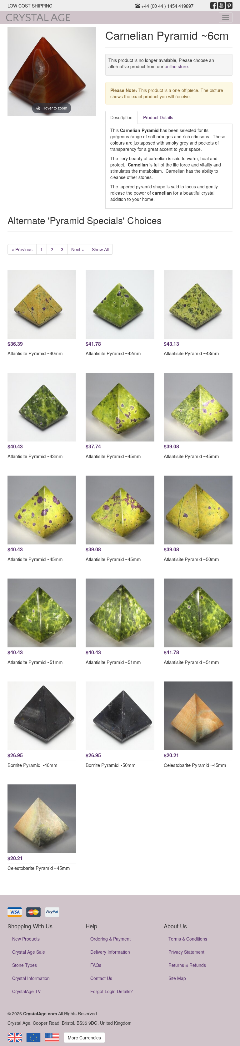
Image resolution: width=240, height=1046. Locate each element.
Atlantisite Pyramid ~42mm (113, 353)
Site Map (177, 978)
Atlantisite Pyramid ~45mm (113, 456)
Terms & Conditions (187, 939)
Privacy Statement (186, 952)
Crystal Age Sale (28, 952)
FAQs (95, 965)
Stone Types (24, 965)
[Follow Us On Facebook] (213, 5)
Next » (77, 249)
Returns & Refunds (187, 965)
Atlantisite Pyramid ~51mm (35, 662)
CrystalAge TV (26, 991)
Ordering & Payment (110, 939)
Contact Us (101, 978)
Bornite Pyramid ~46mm (33, 765)
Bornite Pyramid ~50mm (111, 765)
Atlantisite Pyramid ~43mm (191, 353)
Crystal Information (31, 978)
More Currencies (84, 1037)
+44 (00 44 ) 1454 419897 (166, 6)
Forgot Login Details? (111, 991)
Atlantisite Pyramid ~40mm (35, 353)
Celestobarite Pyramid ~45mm (195, 765)
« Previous (22, 249)
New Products (26, 939)
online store (176, 66)
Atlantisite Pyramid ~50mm (191, 559)
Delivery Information (110, 952)
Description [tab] (121, 117)
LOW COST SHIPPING (30, 6)
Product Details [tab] (158, 117)
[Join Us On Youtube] (221, 5)
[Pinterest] (229, 5)
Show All (100, 249)
